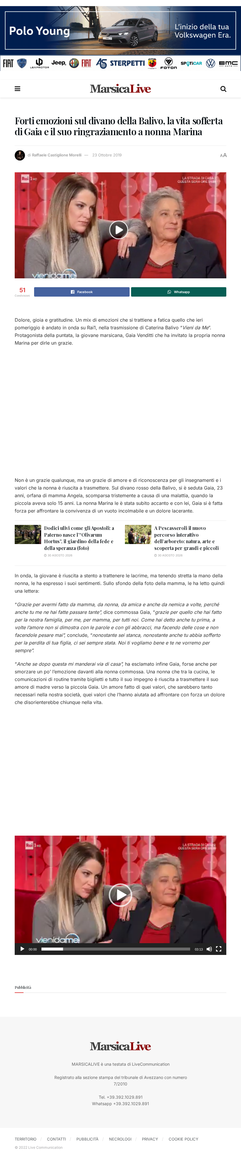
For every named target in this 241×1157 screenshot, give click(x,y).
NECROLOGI (120, 1139)
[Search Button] (223, 88)
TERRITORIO (25, 1139)
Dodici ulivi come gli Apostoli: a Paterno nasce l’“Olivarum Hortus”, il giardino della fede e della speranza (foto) (79, 538)
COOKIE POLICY (183, 1139)
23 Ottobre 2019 (107, 155)
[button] (120, 895)
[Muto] (209, 949)
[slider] (115, 949)
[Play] (22, 949)
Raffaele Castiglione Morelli (56, 155)
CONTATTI (56, 1139)
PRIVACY (150, 1139)
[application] (120, 895)
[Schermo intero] (219, 949)
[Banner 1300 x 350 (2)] (120, 37)
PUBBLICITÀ (87, 1139)
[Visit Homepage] (120, 89)
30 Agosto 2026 (59, 555)
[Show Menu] (17, 88)
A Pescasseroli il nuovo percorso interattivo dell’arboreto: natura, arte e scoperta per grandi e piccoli (186, 538)
